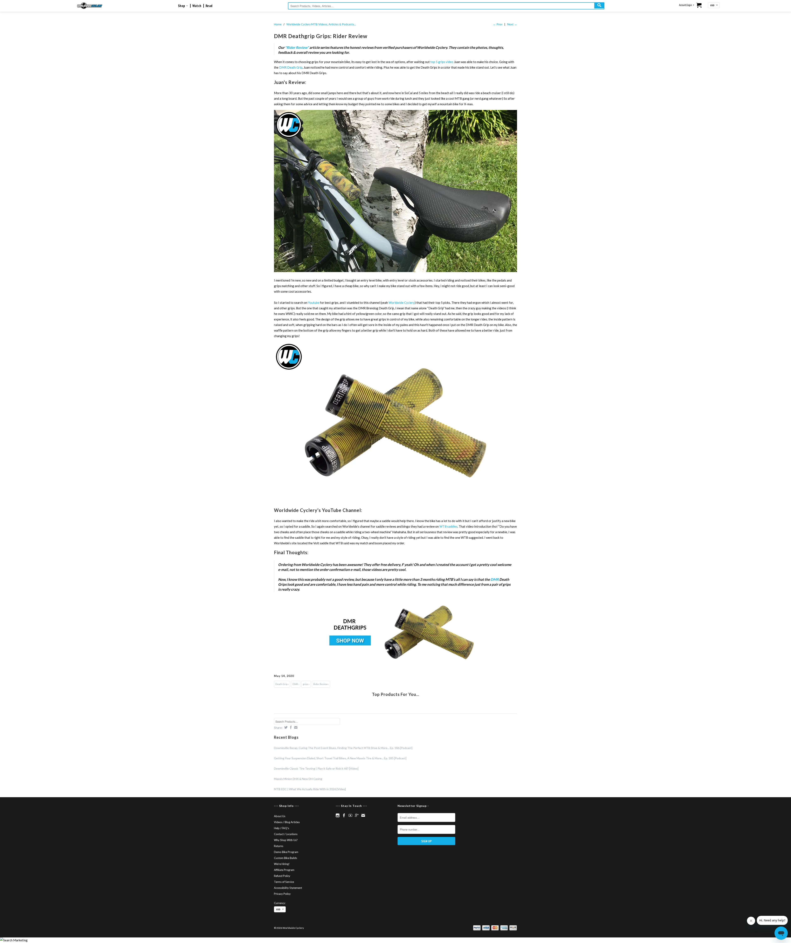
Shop (182, 6)
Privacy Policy (282, 893)
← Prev (497, 24)
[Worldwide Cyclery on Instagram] (337, 815)
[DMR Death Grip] (395, 191)
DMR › (296, 684)
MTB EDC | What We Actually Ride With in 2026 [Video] (310, 789)
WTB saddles (448, 526)
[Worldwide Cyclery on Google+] (357, 815)
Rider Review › (321, 684)
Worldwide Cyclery (401, 302)
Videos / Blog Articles (287, 822)
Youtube (313, 302)
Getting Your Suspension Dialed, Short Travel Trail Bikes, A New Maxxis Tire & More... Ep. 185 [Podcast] (340, 758)
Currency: (280, 903)
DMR (494, 579)
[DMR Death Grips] (395, 632)
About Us (279, 816)
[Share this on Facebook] (290, 727)
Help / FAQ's (281, 828)
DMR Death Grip (290, 67)
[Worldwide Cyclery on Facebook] (344, 815)
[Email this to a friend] (295, 727)
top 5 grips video (441, 62)
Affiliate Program (284, 870)
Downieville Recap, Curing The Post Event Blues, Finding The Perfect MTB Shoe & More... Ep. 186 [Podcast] (343, 748)
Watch (196, 6)
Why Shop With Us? (286, 840)
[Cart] (699, 5)
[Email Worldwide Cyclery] (363, 815)
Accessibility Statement (288, 887)
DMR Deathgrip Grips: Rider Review (320, 36)
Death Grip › (282, 684)
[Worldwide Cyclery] (90, 5)
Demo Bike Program (286, 852)
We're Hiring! (282, 864)
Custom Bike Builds (285, 858)
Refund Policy (282, 876)
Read (209, 6)
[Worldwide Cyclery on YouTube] (350, 815)
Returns (278, 846)
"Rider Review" (297, 47)
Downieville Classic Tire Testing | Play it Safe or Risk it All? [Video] (316, 768)
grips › (306, 684)
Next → (512, 24)
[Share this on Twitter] (285, 727)
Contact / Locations (285, 834)
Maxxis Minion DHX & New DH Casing (298, 779)
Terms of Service (284, 881)
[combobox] (446, 5)
